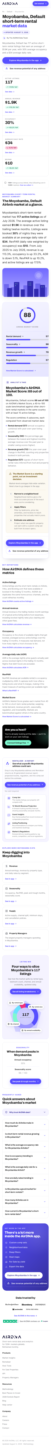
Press (4, 1424)
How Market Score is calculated (19, 371)
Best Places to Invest (11, 1393)
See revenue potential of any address (27, 68)
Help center (7, 1405)
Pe (3, 12)
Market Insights (8, 1358)
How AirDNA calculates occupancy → (18, 647)
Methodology (7, 1389)
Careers (5, 1420)
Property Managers (10, 1377)
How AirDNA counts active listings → (17, 601)
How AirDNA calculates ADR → (15, 667)
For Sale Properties (10, 1370)
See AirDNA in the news (25, 1316)
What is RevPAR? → (10, 691)
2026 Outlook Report (11, 1397)
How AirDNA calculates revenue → (17, 624)
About (4, 1416)
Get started (39, 3)
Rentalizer (6, 1362)
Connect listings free (16, 743)
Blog (4, 1401)
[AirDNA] (10, 3)
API (3, 1373)
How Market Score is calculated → (16, 716)
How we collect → (26, 185)
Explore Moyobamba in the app (24, 60)
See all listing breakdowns (24, 991)
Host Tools (6, 1366)
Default (9, 12)
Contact (5, 1428)
